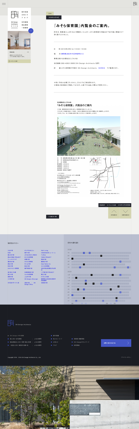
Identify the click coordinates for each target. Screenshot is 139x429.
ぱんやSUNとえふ (29, 250)
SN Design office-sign (31, 279)
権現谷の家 (44, 261)
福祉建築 (25, 25)
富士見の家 (11, 255)
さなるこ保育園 (28, 261)
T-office (43, 255)
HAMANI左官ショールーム (48, 252)
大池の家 (10, 250)
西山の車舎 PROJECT (14, 257)
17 (103, 301)
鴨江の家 (43, 274)
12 (93, 283)
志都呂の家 (44, 282)
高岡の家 (10, 276)
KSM (9, 252)
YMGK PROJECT (46, 257)
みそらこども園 (45, 276)
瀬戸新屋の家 (28, 268)
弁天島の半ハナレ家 (13, 282)
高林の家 (43, 259)
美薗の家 (27, 259)
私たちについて (57, 339)
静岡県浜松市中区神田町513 (72, 54)
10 (89, 253)
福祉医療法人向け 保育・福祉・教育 (20, 342)
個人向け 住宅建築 (16, 339)
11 (91, 275)
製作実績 (25, 12)
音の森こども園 (12, 272)
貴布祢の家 (11, 261)
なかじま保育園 (45, 266)
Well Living (44, 250)
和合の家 (10, 266)
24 (116, 301)
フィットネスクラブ (12, 259)
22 (112, 275)
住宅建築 (25, 22)
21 (110, 303)
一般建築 (25, 27)
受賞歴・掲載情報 (79, 339)
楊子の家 (27, 252)
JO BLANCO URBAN (30, 255)
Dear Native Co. (46, 264)
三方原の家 (11, 279)
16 (101, 255)
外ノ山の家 (27, 264)
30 (128, 267)
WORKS (101, 68)
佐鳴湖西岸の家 (29, 272)
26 (120, 261)
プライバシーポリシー (126, 357)
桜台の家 (27, 266)
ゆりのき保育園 (28, 257)
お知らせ (25, 14)
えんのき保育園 (28, 274)
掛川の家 (10, 274)
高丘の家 (10, 264)
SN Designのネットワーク (81, 342)
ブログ (25, 17)
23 (114, 267)
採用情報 (76, 345)
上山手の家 (27, 276)
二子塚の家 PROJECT (47, 272)
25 (118, 286)
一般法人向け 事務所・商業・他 (19, 345)
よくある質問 (37, 339)
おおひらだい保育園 (13, 268)
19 (107, 303)
